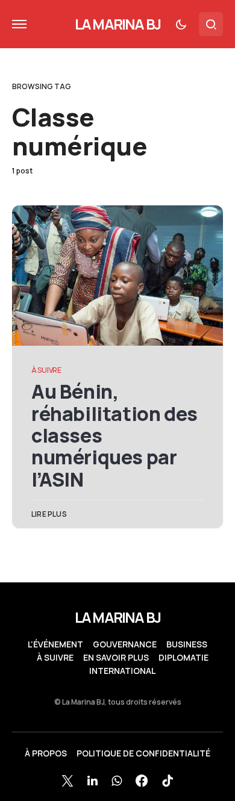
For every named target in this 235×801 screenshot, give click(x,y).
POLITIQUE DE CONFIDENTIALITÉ (143, 753)
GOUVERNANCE (125, 644)
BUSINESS (186, 644)
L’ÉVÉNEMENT (55, 644)
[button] (19, 24)
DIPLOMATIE (183, 657)
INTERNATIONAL (122, 671)
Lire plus (49, 514)
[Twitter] (67, 781)
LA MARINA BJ (117, 24)
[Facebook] (142, 781)
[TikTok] (167, 781)
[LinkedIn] (92, 781)
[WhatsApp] (116, 781)
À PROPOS (46, 753)
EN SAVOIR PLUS (116, 657)
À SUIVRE (46, 370)
